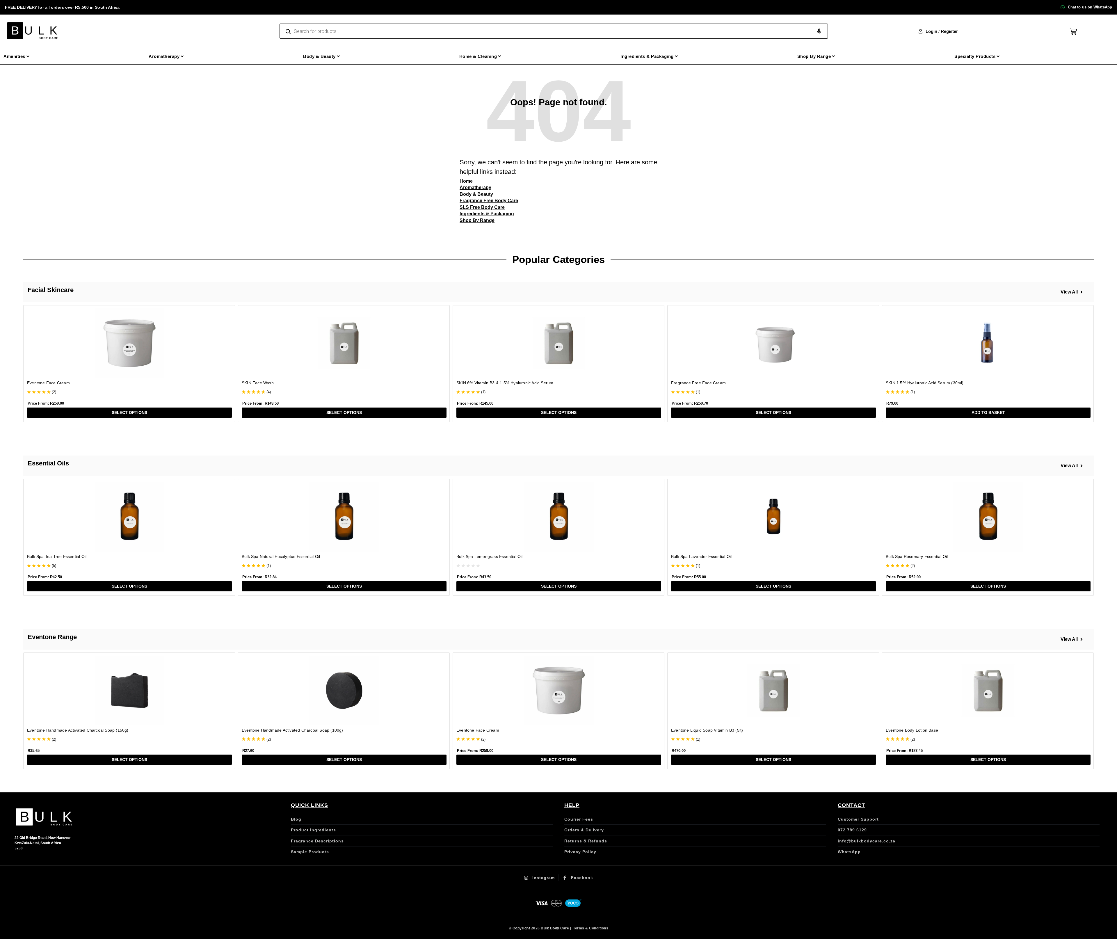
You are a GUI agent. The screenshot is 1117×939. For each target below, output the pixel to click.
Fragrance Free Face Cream (698, 382)
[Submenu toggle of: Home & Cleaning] (499, 56)
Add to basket (988, 412)
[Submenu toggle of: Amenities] (28, 56)
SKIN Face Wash (258, 382)
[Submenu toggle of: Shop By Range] (833, 56)
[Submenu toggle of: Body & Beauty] (338, 56)
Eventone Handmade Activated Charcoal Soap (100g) (292, 730)
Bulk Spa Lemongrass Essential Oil (489, 556)
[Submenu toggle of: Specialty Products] (998, 56)
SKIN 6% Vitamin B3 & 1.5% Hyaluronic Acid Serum (504, 382)
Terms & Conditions (590, 928)
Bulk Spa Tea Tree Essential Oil (56, 556)
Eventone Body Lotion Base (912, 730)
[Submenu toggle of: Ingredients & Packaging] (676, 56)
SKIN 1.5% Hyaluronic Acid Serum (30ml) (925, 382)
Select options (129, 412)
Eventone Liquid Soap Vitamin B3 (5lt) (707, 730)
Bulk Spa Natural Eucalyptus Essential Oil (281, 556)
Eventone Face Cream (48, 382)
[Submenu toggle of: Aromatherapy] (182, 56)
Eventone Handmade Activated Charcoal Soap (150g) (78, 730)
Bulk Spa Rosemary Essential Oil (917, 556)
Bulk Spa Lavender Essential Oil (701, 556)
